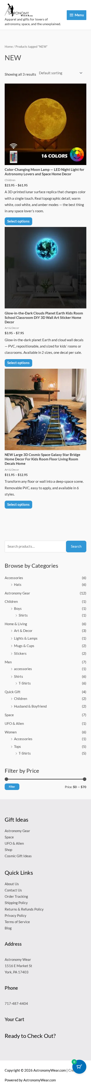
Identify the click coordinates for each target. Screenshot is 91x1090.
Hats (17, 585)
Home (9, 46)
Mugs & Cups (24, 646)
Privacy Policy (15, 916)
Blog (8, 928)
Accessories (14, 578)
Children (11, 602)
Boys (18, 609)
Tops (17, 747)
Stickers (20, 653)
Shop (8, 850)
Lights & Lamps (26, 638)
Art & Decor (23, 631)
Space (9, 715)
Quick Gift (13, 692)
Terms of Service (17, 922)
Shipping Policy (16, 903)
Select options (18, 221)
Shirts (23, 615)
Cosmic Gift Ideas (18, 856)
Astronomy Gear (17, 593)
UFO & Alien (14, 724)
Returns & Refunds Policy (24, 909)
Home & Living (16, 624)
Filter (12, 786)
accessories (23, 669)
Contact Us (13, 890)
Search (76, 546)
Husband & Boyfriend (30, 706)
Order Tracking (16, 896)
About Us (12, 884)
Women (11, 732)
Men (8, 662)
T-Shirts (25, 683)
